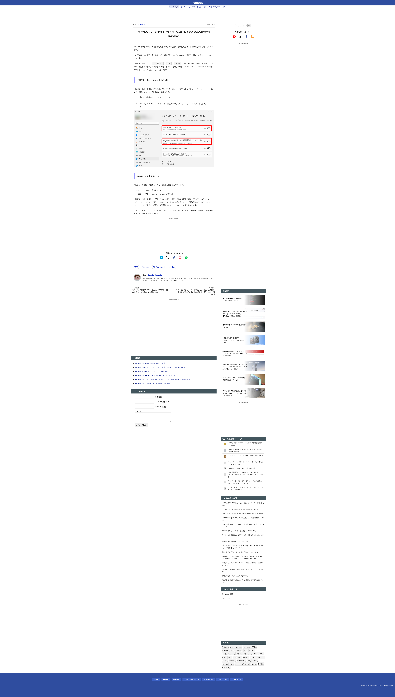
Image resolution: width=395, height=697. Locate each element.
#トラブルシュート (159, 267)
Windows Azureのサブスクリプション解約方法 (151, 371)
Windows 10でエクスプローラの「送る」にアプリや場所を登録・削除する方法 (162, 379)
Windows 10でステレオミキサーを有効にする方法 (152, 383)
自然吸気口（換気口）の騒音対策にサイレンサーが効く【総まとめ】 (243, 570)
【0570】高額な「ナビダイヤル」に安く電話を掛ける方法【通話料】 (245, 444)
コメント (138, 411)
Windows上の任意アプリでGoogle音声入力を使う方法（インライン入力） (243, 525)
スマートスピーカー (242, 664)
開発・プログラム (214, 7)
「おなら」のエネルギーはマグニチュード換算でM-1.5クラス (242, 509)
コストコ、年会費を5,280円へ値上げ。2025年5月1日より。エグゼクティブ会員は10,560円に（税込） (151, 291)
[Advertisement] (197, 14)
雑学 (224, 7)
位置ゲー (261, 657)
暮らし (199, 7)
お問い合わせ (208, 679)
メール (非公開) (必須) (162, 402)
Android (225, 647)
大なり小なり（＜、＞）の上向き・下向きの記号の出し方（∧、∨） (245, 456)
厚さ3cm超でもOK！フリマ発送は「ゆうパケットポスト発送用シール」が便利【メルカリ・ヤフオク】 (243, 546)
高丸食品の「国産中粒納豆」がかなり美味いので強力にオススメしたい (243, 581)
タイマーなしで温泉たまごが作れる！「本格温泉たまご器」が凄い (243, 536)
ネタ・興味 (191, 7)
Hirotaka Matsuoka (155, 275)
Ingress (225, 664)
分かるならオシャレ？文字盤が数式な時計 (235, 541)
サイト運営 (237, 657)
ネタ (231, 664)
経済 (205, 7)
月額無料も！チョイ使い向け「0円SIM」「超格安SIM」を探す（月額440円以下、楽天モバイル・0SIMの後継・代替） (242, 557)
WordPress (241, 660)
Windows (226, 650)
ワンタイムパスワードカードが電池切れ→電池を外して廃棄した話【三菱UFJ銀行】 (245, 488)
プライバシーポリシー (192, 679)
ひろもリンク (226, 598)
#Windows (145, 267)
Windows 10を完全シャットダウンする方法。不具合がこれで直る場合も (160, 367)
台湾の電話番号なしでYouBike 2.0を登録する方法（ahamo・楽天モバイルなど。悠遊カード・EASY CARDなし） (245, 474)
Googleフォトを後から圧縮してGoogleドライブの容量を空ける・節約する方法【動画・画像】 (245, 482)
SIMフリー (226, 667)
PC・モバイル (174, 7)
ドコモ (225, 660)
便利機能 (176, 679)
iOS (230, 657)
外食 (249, 660)
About (166, 679)
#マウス (172, 267)
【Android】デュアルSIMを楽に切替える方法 (241, 468)
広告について (222, 679)
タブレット (248, 654)
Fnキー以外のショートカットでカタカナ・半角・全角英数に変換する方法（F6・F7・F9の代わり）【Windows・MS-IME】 (195, 292)
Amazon (232, 660)
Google (253, 657)
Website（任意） (161, 407)
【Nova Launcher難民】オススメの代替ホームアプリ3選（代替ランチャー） (245, 450)
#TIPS (136, 267)
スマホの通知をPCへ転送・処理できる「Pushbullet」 (239, 531)
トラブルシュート (228, 654)
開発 (224, 657)
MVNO (261, 664)
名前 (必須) (158, 397)
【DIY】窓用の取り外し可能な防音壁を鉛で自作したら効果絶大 (242, 513)
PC (245, 650)
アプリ (239, 654)
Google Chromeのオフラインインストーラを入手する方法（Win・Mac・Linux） (245, 463)
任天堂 (255, 660)
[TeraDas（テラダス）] (197, 3)
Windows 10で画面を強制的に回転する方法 (150, 363)
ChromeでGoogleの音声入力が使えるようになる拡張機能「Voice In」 (243, 519)
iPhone (252, 650)
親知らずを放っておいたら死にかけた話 (235, 576)
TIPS (254, 647)
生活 (233, 650)
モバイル (246, 647)
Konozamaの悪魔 (227, 594)
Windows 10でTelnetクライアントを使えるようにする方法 (155, 375)
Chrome (253, 664)
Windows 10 (258, 654)
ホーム (156, 679)
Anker (246, 657)
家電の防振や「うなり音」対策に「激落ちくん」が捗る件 (240, 552)
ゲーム (183, 7)
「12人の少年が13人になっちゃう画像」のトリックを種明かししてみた (243, 504)
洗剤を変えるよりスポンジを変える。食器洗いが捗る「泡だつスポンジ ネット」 (243, 564)
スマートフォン (236, 647)
